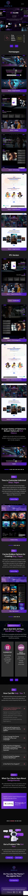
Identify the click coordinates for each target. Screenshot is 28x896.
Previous (11, 46)
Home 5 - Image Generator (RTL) (14, 419)
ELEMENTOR (7, 652)
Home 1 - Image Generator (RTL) (14, 294)
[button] (6, 469)
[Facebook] (14, 892)
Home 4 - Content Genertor (14, 209)
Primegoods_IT (20, 803)
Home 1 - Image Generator (14, 90)
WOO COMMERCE (21, 653)
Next (16, 46)
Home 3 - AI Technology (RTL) (14, 340)
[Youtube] (20, 892)
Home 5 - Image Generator (14, 249)
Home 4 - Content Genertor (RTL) (14, 379)
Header (14, 463)
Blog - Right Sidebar (14, 611)
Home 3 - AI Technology (14, 169)
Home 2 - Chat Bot (14, 130)
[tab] (14, 708)
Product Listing (14, 539)
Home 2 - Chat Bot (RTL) (14, 300)
